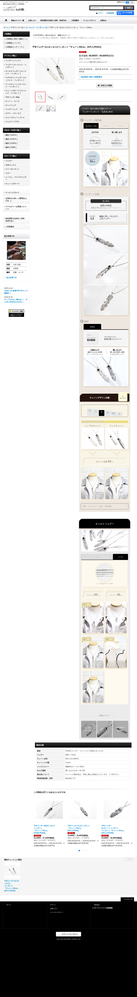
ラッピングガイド (12, 193)
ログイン (101, 13)
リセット (130, 859)
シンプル (120, 557)
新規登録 (111, 13)
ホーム (8, 905)
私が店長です (11, 278)
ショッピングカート (56, 912)
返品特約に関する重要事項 (91, 77)
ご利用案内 (9, 227)
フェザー (106, 126)
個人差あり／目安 (91, 126)
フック (89, 557)
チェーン (121, 126)
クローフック (105, 557)
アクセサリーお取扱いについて (15, 207)
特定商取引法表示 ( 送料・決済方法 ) (15, 219)
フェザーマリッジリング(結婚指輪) (102, 908)
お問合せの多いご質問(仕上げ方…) (16, 199)
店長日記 (97, 905)
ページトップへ (128, 899)
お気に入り (53, 908)
